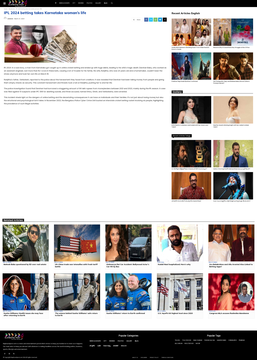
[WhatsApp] (155, 20)
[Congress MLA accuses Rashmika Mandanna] (231, 291)
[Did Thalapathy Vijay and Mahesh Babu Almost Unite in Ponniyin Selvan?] (233, 66)
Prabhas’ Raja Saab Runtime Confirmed (185, 81)
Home (5, 9)
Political (160, 262)
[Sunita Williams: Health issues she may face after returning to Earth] (26, 291)
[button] (112, 3)
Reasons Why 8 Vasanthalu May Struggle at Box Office (231, 47)
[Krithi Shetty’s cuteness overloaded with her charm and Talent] (191, 109)
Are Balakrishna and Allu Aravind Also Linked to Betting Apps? (231, 265)
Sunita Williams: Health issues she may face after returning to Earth (23, 314)
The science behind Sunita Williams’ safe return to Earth (76, 314)
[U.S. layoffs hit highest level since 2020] (180, 291)
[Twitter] (151, 20)
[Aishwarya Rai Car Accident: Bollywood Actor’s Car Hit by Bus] (128, 242)
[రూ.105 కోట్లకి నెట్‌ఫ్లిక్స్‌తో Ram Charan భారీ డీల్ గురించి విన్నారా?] (191, 153)
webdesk (10, 19)
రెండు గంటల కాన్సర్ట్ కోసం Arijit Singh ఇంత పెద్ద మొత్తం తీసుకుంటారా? (231, 201)
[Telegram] (160, 20)
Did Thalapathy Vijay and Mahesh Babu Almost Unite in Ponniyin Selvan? (231, 82)
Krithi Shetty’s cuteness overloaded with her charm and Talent (190, 126)
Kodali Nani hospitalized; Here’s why (174, 264)
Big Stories (12, 9)
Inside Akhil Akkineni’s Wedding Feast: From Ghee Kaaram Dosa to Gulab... (190, 48)
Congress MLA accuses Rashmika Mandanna (229, 313)
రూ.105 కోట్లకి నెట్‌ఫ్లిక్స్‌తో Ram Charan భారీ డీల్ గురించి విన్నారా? (189, 169)
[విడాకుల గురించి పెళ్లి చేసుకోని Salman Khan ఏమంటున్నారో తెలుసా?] (233, 153)
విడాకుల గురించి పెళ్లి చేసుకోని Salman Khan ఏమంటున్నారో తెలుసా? (231, 169)
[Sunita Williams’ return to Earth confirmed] (128, 291)
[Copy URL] (165, 20)
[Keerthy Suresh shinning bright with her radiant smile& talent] (233, 109)
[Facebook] (146, 20)
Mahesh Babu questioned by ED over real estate (25, 264)
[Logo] (18, 3)
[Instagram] (9, 354)
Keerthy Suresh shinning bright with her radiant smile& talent (231, 126)
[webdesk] (5, 19)
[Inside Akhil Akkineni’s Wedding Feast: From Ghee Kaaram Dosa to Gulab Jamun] (191, 32)
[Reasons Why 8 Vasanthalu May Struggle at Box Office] (233, 32)
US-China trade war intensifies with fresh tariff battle (76, 265)
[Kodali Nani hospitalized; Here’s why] (180, 242)
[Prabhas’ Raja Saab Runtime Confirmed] (191, 66)
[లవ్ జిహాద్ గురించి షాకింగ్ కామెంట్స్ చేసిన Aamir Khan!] (191, 185)
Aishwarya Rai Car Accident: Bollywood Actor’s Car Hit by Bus (127, 265)
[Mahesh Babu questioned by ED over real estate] (26, 242)
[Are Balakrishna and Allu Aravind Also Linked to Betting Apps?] (231, 242)
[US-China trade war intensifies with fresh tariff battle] (77, 242)
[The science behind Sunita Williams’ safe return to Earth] (77, 291)
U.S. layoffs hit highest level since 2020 (175, 313)
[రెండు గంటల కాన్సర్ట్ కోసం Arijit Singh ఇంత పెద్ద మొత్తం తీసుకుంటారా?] (233, 185)
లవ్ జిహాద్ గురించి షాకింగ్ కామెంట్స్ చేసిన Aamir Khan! (186, 201)
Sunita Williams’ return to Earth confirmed (125, 313)
